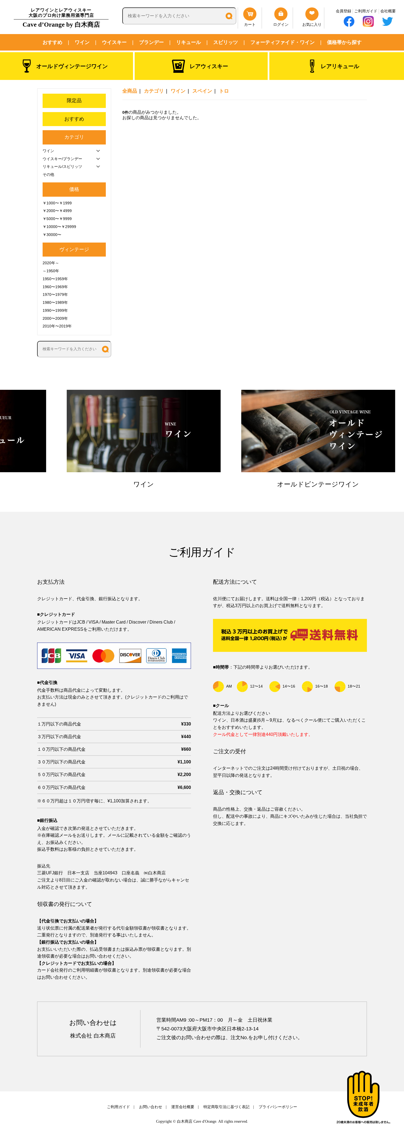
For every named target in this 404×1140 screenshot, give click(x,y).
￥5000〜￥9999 (57, 218)
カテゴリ (154, 91)
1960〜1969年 (55, 287)
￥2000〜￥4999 (57, 210)
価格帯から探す (344, 42)
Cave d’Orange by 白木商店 (61, 18)
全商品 (129, 91)
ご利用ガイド (365, 11)
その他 (48, 174)
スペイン (202, 91)
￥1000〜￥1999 (57, 203)
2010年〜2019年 (57, 326)
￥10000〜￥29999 (59, 226)
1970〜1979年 (55, 294)
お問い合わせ (150, 1107)
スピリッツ (225, 42)
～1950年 (51, 271)
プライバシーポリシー (278, 1107)
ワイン (82, 42)
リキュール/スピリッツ (62, 166)
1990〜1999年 (55, 310)
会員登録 (343, 11)
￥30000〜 (52, 234)
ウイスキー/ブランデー (62, 159)
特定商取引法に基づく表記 (226, 1107)
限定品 (74, 100)
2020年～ (51, 263)
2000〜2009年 (55, 318)
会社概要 (388, 11)
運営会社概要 (182, 1107)
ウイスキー (114, 42)
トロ (224, 91)
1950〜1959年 (55, 279)
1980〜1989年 (55, 302)
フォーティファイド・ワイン (282, 42)
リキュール (188, 42)
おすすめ (52, 42)
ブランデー (151, 42)
